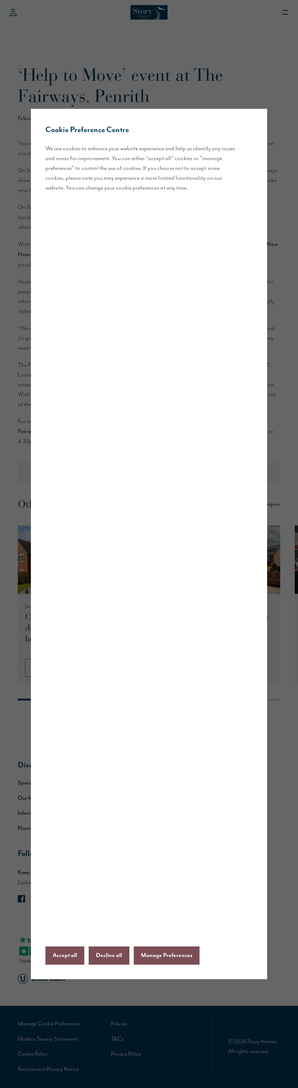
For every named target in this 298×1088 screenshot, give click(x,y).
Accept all (65, 955)
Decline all (109, 955)
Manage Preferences (166, 955)
